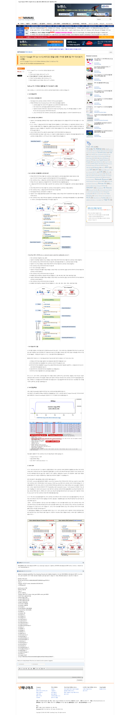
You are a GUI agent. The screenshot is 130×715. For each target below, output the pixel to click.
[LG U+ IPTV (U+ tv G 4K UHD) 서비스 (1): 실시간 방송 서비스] (89, 58)
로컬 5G (100, 200)
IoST (87, 169)
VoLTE (95, 195)
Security (96, 190)
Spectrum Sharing (96, 191)
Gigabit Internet (103, 160)
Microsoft (97, 30)
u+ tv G (96, 200)
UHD (93, 193)
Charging (105, 154)
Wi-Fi (88, 198)
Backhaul (111, 150)
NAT (102, 177)
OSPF (99, 181)
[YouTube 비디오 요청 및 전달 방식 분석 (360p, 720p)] (89, 114)
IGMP (102, 165)
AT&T (82, 30)
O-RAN (95, 181)
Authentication (102, 150)
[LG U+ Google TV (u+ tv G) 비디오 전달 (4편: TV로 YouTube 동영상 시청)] (89, 74)
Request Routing (97, 185)
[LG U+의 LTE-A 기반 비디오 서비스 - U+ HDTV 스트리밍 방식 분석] (89, 66)
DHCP (103, 156)
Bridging (93, 152)
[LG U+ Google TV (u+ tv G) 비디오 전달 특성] (89, 106)
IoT (91, 169)
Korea (102, 170)
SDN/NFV (89, 188)
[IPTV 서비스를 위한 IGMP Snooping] (89, 82)
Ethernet (87, 160)
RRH (92, 185)
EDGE (95, 158)
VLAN (97, 193)
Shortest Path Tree (108, 190)
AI (106, 149)
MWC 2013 (88, 175)
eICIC (109, 197)
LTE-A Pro (88, 173)
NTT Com (108, 30)
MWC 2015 (94, 175)
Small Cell (89, 191)
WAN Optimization (106, 195)
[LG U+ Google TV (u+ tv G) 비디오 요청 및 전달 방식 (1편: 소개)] (89, 98)
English (30, 1)
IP (104, 165)
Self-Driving (101, 190)
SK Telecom (107, 188)
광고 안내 (39, 1)
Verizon (78, 30)
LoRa (101, 173)
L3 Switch (89, 172)
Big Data (89, 152)
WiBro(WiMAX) (96, 197)
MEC (104, 174)
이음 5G (106, 200)
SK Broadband (99, 188)
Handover (93, 165)
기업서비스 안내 (52, 1)
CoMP (95, 156)
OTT (103, 181)
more (108, 28)
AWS (93, 30)
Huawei (97, 165)
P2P (88, 183)
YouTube (103, 198)
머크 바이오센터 (95, 34)
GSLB (96, 160)
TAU (101, 191)
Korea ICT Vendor (109, 169)
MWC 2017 (105, 175)
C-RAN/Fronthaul (102, 152)
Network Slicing (89, 181)
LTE (101, 172)
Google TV (107, 162)
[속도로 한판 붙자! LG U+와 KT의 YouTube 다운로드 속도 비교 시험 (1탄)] (89, 130)
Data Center (89, 158)
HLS (111, 162)
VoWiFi (99, 195)
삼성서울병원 (62, 34)
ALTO (110, 149)
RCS (88, 185)
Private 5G (102, 183)
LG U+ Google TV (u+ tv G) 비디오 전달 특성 (103, 106)
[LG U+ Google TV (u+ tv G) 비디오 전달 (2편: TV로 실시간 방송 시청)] (89, 90)
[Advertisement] (99, 238)
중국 (57, 30)
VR (104, 193)
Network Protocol (101, 179)
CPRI (93, 154)
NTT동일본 (102, 30)
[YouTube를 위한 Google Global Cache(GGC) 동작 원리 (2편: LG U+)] (89, 122)
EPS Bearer (105, 158)
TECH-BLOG (28, 52)
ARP (90, 150)
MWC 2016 (100, 175)
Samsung (101, 28)
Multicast (97, 177)
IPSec (102, 167)
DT (85, 30)
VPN (101, 193)
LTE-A (107, 172)
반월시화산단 (55, 34)
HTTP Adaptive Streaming (97, 163)
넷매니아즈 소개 (45, 1)
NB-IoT (106, 177)
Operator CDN (109, 181)
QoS (111, 183)
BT (107, 150)
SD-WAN (103, 185)
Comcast (99, 156)
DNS (107, 156)
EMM (100, 158)
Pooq (96, 183)
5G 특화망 (97, 149)
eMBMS (87, 200)
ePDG (92, 200)
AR (87, 150)
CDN (110, 152)
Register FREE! (25, 1)
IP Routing (96, 167)
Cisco (91, 156)
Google (88, 162)
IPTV (107, 167)
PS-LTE (91, 183)
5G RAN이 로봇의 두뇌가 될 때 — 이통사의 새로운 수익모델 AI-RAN (65, 49)
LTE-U (97, 173)
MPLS (109, 173)
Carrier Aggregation (98, 154)
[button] (20, 669)
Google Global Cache (98, 162)
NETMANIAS (21, 52)
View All (89, 146)
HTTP (88, 163)
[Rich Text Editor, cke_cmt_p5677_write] (50, 673)
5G (87, 149)
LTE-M (93, 173)
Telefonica (89, 30)
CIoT (89, 154)
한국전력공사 (88, 34)
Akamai (97, 150)
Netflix (92, 179)
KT (107, 34)
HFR (105, 28)
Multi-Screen (92, 177)
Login (19, 1)
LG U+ (95, 172)
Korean (34, 1)
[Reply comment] (83, 562)
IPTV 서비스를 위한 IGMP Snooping (101, 82)
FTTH (92, 160)
